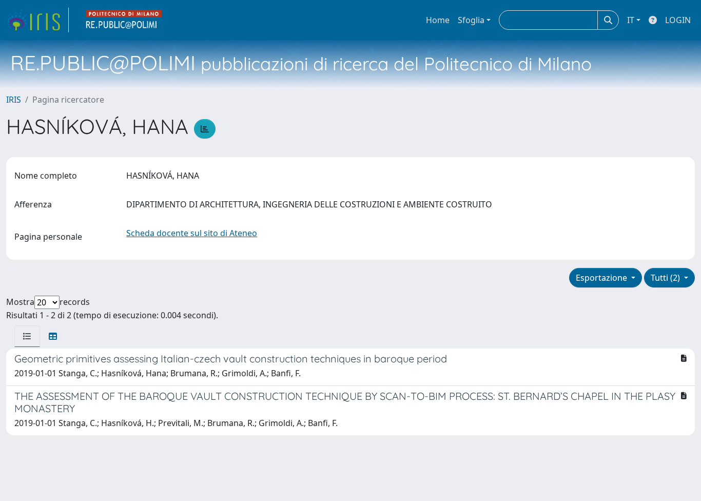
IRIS (13, 99)
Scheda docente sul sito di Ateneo (191, 233)
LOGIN (678, 20)
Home (438, 20)
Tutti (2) (666, 277)
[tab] (27, 336)
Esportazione (602, 277)
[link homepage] (37, 20)
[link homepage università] (124, 20)
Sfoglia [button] (471, 20)
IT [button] (630, 20)
